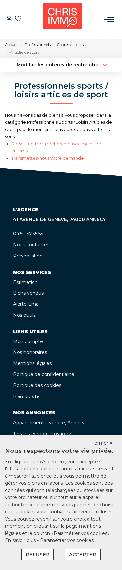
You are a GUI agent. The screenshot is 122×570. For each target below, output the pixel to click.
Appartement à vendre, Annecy (49, 422)
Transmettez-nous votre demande (47, 157)
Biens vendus (28, 293)
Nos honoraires (30, 352)
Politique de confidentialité (43, 374)
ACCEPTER (82, 554)
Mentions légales (32, 363)
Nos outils (24, 315)
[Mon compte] (9, 19)
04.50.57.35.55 (28, 234)
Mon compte (28, 341)
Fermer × (101, 443)
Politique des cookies (37, 385)
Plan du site (26, 396)
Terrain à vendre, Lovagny (42, 434)
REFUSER (37, 554)
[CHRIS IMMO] (62, 19)
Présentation (28, 256)
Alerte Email (27, 304)
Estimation (25, 282)
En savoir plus (21, 540)
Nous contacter (30, 245)
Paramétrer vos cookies (67, 540)
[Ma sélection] (18, 19)
